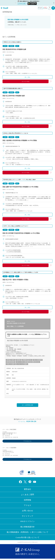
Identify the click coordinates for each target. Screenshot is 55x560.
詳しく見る (27, 77)
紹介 (17, 46)
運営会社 (27, 489)
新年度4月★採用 (10, 362)
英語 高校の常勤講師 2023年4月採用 (17, 340)
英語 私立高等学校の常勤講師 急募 (14, 95)
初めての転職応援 (38, 359)
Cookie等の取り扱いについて (27, 537)
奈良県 (5, 46)
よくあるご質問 (27, 495)
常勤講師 (11, 46)
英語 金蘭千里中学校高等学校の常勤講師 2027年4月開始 (20, 187)
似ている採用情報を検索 (27, 405)
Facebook (20, 482)
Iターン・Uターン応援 (22, 362)
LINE (30, 482)
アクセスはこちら (27, 441)
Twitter (25, 482)
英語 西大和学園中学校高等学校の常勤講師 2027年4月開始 (21, 233)
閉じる (53, 3)
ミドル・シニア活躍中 (22, 364)
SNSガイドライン (27, 521)
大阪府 (5, 137)
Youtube (34, 482)
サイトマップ (27, 516)
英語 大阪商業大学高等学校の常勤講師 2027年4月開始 (20, 140)
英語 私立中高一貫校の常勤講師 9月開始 (15, 279)
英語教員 (18, 359)
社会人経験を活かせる (34, 362)
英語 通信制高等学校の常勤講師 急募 (14, 49)
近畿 (8, 359)
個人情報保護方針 (27, 527)
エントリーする (25, 81)
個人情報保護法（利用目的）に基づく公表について (27, 532)
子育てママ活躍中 (11, 364)
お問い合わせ (27, 511)
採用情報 (27, 500)
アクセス (27, 505)
